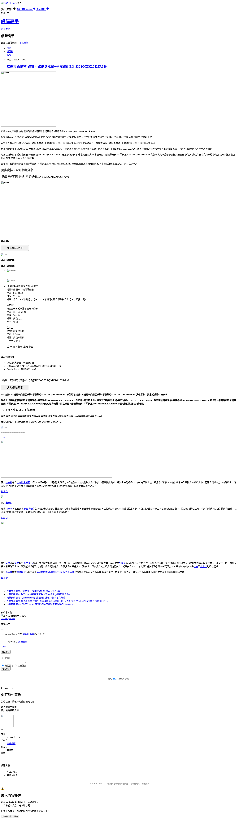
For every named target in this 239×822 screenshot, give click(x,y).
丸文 (8, 518)
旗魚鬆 (122, 563)
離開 (16, 817)
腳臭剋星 (25, 482)
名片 (9, 55)
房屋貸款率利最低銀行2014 (50, 572)
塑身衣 (4, 491)
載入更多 (5, 652)
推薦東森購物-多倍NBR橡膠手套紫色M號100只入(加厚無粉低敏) (38, 594)
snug (3, 437)
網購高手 (10, 21)
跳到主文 (5, 29)
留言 (32, 634)
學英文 (4, 578)
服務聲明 (145, 784)
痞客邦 (26, 634)
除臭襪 (9, 482)
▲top (3, 647)
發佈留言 (5, 669)
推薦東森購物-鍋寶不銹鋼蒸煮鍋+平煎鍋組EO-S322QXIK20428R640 (57, 66)
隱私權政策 (135, 784)
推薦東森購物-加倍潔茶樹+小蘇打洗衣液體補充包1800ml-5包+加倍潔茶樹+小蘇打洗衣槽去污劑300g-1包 (57, 601)
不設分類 (23, 43)
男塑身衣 (28, 509)
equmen (9, 509)
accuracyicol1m (8, 618)
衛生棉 (9, 572)
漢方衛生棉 (68, 572)
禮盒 (196, 566)
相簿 (9, 48)
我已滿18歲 (6, 817)
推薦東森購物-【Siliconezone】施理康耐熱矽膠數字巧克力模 (36, 598)
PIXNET (99, 784)
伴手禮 (203, 566)
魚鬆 (3, 518)
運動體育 (22, 642)
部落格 (10, 51)
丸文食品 (28, 563)
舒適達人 (21, 572)
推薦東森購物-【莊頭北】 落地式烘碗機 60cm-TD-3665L (34, 591)
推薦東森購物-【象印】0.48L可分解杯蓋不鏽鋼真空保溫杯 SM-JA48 (40, 604)
